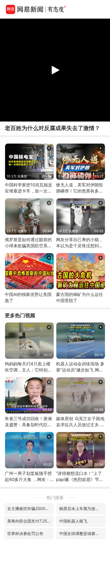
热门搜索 (55, 497)
